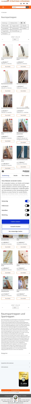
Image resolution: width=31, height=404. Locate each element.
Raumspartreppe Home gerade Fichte (22, 133)
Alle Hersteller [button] (5, 25)
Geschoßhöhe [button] (5, 28)
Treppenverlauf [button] (15, 25)
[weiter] (28, 39)
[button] (21, 3)
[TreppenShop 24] (15, 1)
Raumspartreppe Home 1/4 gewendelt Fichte (7, 239)
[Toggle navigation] (3, 7)
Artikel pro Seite (13, 23)
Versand (17, 392)
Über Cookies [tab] (25, 175)
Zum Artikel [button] (7, 66)
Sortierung (4, 23)
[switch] (27, 205)
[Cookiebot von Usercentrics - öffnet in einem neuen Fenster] (22, 171)
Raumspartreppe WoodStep (23, 108)
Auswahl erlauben (15, 226)
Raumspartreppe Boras (22, 83)
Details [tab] (15, 175)
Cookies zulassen (15, 221)
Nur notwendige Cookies (15, 231)
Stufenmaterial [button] (15, 28)
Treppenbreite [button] (5, 31)
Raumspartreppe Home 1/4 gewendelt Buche (7, 290)
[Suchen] (27, 7)
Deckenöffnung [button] (15, 31)
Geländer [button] (24, 25)
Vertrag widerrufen (15, 390)
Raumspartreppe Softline (6, 108)
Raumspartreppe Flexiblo (6, 83)
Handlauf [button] (24, 28)
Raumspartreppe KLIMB (22, 159)
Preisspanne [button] (5, 33)
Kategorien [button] (4, 353)
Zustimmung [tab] (5, 175)
